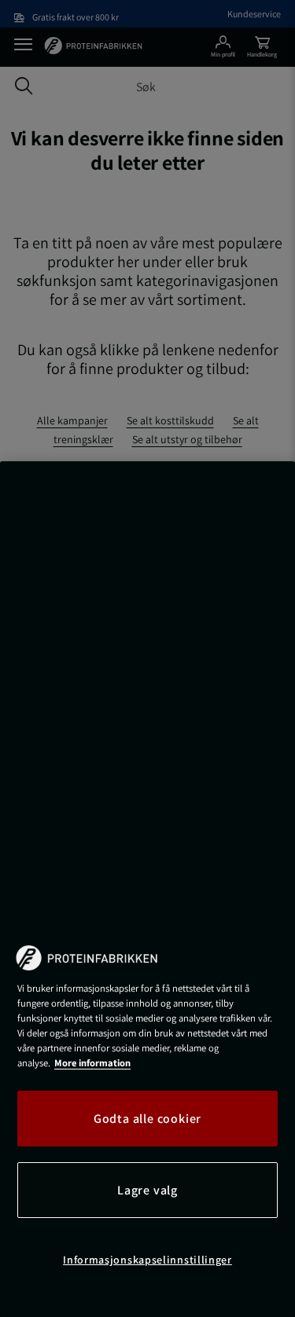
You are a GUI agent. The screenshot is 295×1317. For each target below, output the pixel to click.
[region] (147, 889)
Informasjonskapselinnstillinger (147, 1260)
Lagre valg (147, 1190)
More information (92, 1062)
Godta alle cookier (147, 1118)
